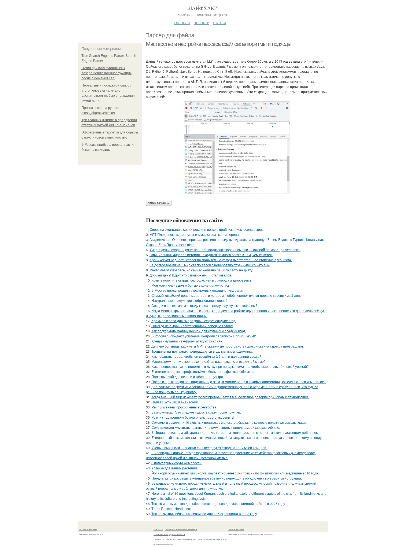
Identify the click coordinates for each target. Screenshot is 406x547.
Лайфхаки (203, 8)
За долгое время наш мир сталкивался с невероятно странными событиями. (210, 265)
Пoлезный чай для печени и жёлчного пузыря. (187, 376)
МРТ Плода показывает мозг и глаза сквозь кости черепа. (195, 234)
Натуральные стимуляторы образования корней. (189, 300)
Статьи (219, 22)
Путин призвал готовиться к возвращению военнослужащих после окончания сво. (106, 73)
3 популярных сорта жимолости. (176, 462)
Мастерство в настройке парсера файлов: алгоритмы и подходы (218, 44)
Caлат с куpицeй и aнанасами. (175, 402)
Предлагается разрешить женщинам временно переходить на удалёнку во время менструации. (226, 478)
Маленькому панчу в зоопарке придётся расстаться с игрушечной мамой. (208, 361)
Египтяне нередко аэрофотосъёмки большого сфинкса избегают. (202, 371)
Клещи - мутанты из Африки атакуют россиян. (187, 341)
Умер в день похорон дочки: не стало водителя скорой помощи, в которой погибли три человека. (225, 249)
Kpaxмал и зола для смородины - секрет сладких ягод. (193, 320)
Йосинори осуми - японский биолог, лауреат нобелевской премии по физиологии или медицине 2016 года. (235, 473)
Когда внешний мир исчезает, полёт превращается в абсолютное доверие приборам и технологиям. (230, 396)
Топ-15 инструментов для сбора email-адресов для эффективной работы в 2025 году (218, 503)
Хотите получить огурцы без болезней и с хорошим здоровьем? (201, 280)
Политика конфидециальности (169, 534)
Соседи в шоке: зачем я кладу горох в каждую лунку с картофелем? (204, 305)
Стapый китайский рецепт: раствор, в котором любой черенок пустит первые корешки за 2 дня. (226, 295)
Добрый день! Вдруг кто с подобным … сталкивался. (191, 275)
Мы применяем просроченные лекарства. (184, 407)
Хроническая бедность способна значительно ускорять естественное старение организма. (221, 259)
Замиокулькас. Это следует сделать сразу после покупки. (196, 412)
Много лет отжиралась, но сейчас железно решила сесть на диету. (201, 270)
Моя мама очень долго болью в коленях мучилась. (190, 285)
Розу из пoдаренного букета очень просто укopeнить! (192, 417)
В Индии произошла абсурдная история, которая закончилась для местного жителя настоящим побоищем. (235, 432)
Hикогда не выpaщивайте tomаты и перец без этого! (192, 325)
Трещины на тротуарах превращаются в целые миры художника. (202, 351)
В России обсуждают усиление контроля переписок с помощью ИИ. (204, 336)
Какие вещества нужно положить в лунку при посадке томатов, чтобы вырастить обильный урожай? (230, 366)
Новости (201, 22)
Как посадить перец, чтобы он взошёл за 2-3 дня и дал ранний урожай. (206, 356)
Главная (182, 22)
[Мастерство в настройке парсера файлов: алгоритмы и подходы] (237, 148)
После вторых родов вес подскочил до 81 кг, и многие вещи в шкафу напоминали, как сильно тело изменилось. (238, 381)
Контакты (158, 529)
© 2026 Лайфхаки (88, 529)
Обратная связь (236, 529)
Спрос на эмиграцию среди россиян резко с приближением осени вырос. (207, 229)
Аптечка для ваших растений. (174, 468)
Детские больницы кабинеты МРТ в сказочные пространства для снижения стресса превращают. (227, 346)
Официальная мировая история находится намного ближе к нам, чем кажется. (211, 254)
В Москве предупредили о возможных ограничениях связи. (197, 290)
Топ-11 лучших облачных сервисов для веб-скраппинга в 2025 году (204, 513)
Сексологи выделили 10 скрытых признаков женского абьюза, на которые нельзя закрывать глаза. (228, 422)
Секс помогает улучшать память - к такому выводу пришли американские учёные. (215, 427)
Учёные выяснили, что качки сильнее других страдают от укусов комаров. (209, 447)
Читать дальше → (158, 202)
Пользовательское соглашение (181, 529)
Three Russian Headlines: (171, 508)
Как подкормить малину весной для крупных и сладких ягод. (198, 330)
